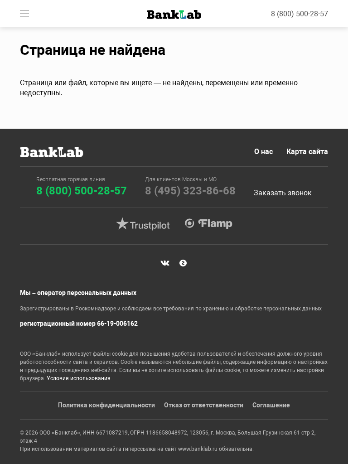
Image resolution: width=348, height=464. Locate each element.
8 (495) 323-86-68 (190, 190)
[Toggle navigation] (24, 13)
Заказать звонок (283, 193)
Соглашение (271, 405)
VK (164, 262)
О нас (263, 151)
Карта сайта (307, 151)
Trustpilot (142, 224)
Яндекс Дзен (183, 262)
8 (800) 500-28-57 (299, 14)
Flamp (208, 223)
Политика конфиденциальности (106, 405)
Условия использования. (79, 378)
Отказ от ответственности (203, 405)
